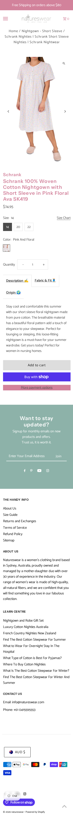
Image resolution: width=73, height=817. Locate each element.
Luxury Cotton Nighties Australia (25, 627)
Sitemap (8, 540)
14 (7, 227)
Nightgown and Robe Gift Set (23, 620)
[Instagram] (47, 471)
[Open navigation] (8, 19)
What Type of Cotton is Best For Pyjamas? (32, 658)
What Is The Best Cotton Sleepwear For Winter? (36, 671)
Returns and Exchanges (19, 521)
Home (13, 31)
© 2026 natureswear (13, 812)
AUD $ (20, 752)
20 (18, 227)
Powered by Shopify (35, 812)
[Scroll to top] (64, 806)
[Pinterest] (31, 471)
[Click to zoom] (64, 63)
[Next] (65, 111)
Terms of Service (15, 528)
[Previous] (8, 111)
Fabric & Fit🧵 (45, 280)
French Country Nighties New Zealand (29, 633)
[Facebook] (25, 471)
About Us (9, 508)
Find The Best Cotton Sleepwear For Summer (34, 639)
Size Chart (64, 218)
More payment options (37, 387)
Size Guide (10, 515)
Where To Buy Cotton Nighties (24, 664)
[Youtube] (39, 471)
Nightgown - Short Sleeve (42, 31)
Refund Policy (13, 534)
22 (29, 227)
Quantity (9, 264)
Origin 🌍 (13, 292)
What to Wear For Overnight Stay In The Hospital (31, 648)
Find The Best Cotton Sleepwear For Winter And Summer (36, 679)
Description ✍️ (17, 281)
